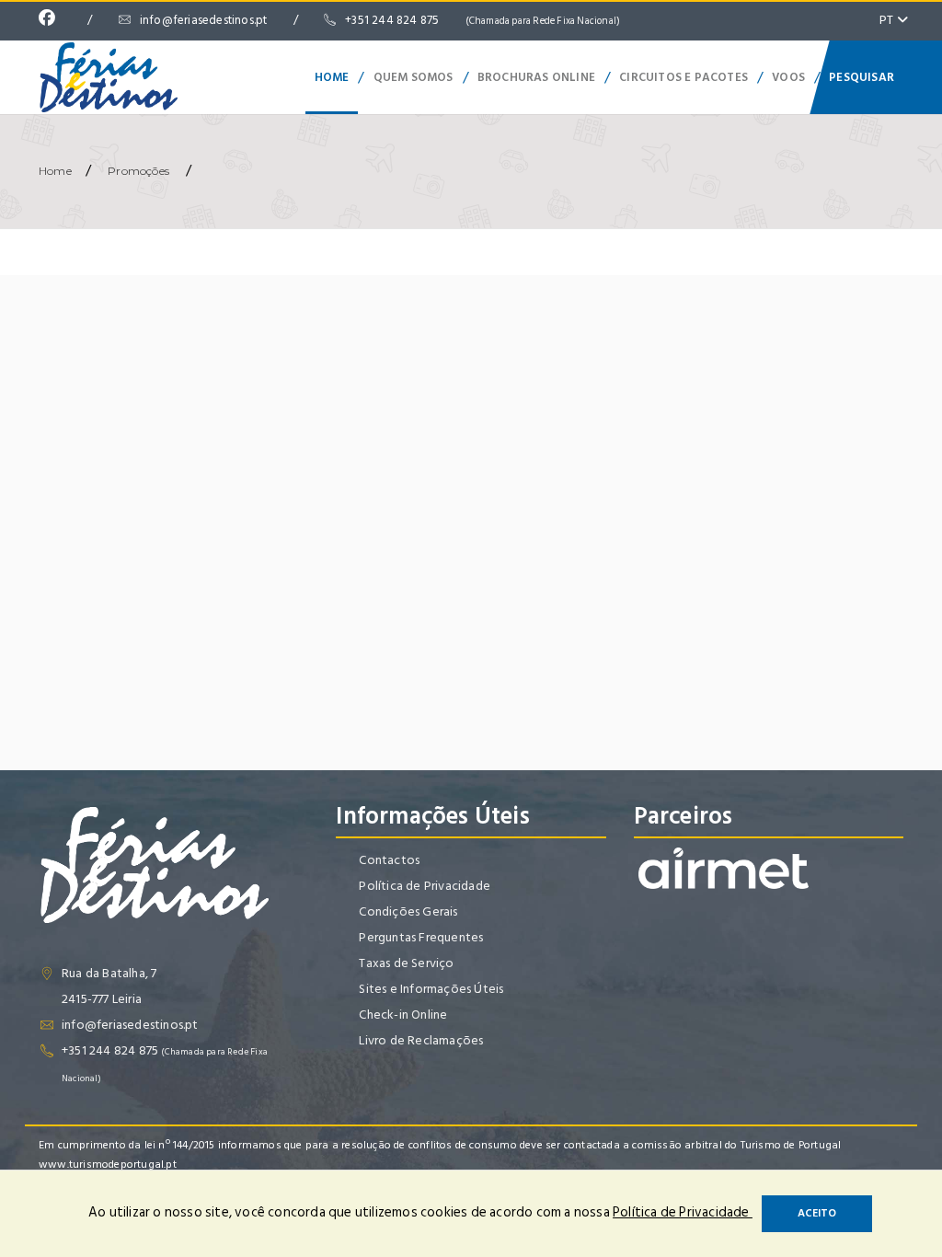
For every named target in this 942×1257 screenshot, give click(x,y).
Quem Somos (413, 77)
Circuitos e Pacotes (683, 77)
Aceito (817, 1213)
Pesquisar (861, 77)
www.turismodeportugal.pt (108, 1164)
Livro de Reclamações (421, 1040)
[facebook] (51, 20)
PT (888, 19)
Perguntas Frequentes (421, 937)
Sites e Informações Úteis (431, 988)
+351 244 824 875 (482, 20)
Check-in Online (403, 1014)
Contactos (389, 860)
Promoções (138, 171)
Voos (788, 77)
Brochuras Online (536, 77)
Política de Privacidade (424, 885)
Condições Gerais (408, 911)
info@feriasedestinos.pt (204, 20)
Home (332, 77)
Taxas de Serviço (406, 963)
